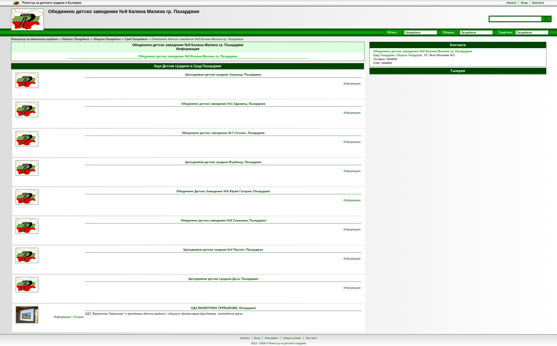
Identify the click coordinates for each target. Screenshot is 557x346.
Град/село (505, 32)
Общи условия (292, 338)
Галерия (78, 317)
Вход (524, 2)
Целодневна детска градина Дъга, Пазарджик (223, 278)
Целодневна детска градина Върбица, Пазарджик (223, 162)
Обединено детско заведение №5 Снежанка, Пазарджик (223, 220)
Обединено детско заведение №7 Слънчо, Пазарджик (223, 133)
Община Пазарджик (409, 55)
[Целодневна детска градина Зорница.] (27, 81)
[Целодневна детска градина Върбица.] (27, 168)
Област (392, 32)
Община (448, 32)
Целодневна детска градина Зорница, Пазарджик (223, 74)
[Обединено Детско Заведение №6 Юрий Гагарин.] (27, 197)
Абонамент (272, 338)
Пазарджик (387, 55)
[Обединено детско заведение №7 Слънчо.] (27, 139)
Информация (352, 83)
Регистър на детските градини (287, 343)
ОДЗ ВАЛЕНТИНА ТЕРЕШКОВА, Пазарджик (223, 308)
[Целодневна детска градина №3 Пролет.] (27, 256)
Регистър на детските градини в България (51, 2)
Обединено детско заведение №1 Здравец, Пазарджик (223, 103)
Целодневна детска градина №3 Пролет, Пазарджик (223, 249)
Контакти (538, 2)
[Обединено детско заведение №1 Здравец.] (27, 110)
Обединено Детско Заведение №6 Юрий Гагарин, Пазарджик (223, 191)
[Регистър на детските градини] (27, 19)
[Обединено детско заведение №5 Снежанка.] (27, 227)
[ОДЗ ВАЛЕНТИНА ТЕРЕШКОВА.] (27, 315)
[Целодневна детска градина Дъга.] (27, 285)
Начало (511, 2)
